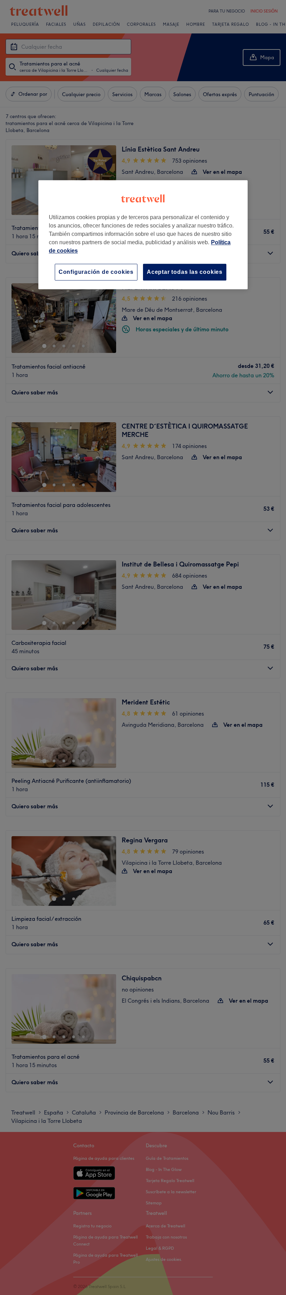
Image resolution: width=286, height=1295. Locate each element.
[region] (143, 234)
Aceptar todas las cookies (185, 272)
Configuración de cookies (96, 272)
